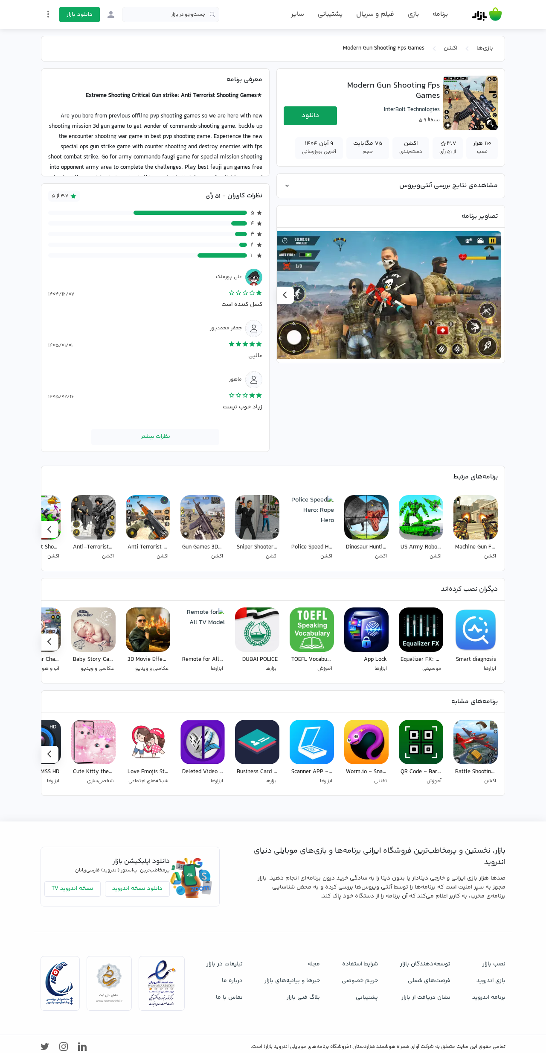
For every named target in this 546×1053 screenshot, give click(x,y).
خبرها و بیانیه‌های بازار (292, 981)
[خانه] (486, 14)
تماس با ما (229, 997)
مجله (314, 964)
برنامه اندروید (488, 997)
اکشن (450, 48)
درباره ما (232, 981)
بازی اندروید (490, 981)
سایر (297, 14)
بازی (413, 14)
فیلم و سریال (375, 14)
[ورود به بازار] (111, 14)
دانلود (310, 115)
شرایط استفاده (360, 964)
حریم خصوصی (360, 981)
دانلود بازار (80, 14)
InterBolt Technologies (412, 109)
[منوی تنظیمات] (48, 14)
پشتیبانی (330, 14)
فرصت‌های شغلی (429, 981)
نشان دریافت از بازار (425, 997)
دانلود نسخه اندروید (137, 888)
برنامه (440, 14)
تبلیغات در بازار (224, 964)
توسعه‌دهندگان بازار (425, 964)
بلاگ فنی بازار (303, 997)
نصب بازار (493, 964)
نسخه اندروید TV (72, 888)
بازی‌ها (484, 48)
